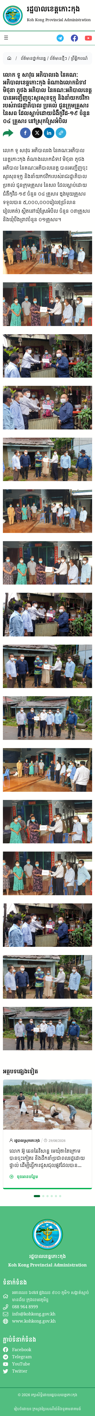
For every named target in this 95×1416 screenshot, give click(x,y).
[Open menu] (6, 37)
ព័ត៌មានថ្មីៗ (58, 58)
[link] (47, 1134)
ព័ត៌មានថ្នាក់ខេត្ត (33, 58)
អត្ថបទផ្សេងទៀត (20, 1071)
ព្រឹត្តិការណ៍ (79, 58)
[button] (25, 133)
